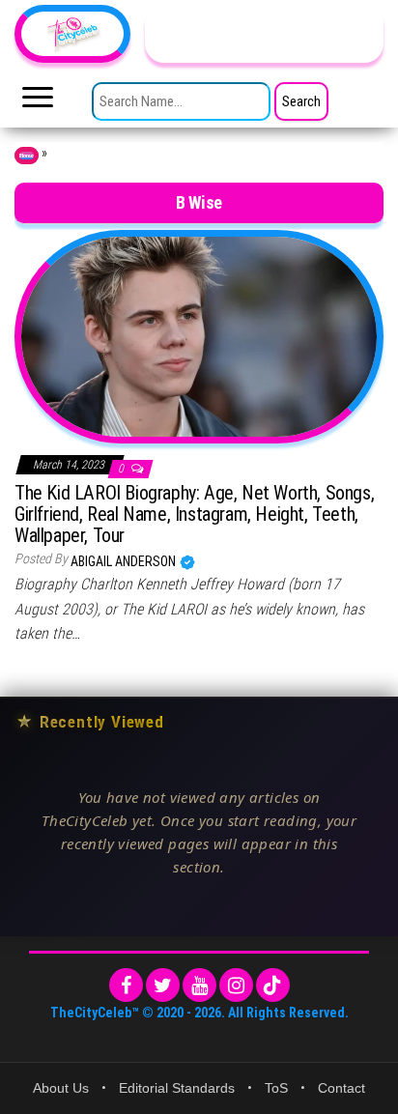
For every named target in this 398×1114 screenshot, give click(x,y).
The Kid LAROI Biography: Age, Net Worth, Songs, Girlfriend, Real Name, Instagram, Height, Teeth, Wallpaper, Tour (194, 514)
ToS (276, 1088)
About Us (61, 1088)
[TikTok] (273, 985)
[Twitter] (163, 985)
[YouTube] (199, 985)
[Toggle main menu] (37, 102)
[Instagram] (236, 985)
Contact (341, 1088)
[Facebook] (126, 985)
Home (26, 155)
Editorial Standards (177, 1088)
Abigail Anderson (125, 561)
